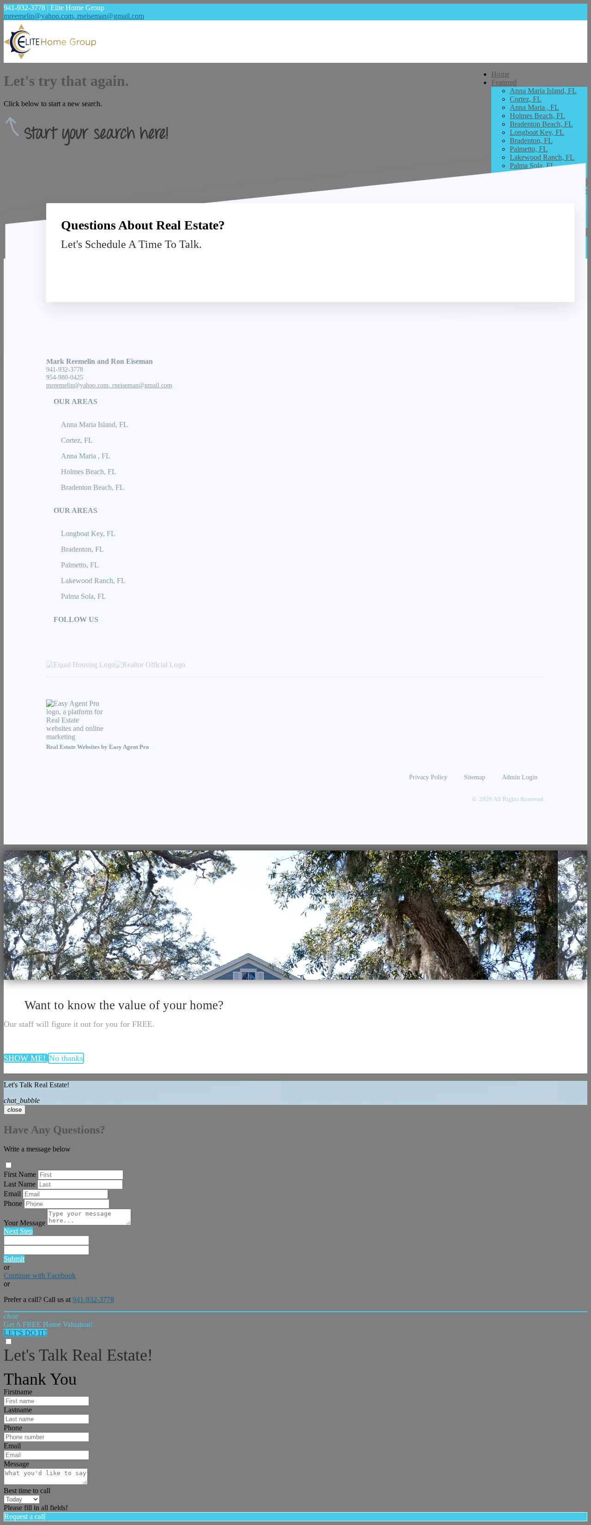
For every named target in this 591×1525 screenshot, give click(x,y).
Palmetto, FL (529, 149)
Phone (13, 1203)
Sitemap (474, 777)
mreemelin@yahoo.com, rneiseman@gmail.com (74, 16)
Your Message (24, 1223)
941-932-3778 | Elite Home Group (54, 8)
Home (500, 74)
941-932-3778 (64, 369)
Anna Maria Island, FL (543, 91)
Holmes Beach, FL (537, 116)
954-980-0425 (64, 377)
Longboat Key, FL (537, 132)
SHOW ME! (26, 1058)
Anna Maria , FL (534, 107)
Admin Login (519, 777)
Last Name (20, 1184)
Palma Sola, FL (532, 165)
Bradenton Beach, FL (541, 124)
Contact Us (483, 266)
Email (12, 1194)
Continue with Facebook (40, 1275)
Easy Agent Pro (130, 747)
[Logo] (295, 41)
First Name (20, 1174)
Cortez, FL (526, 99)
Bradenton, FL (531, 141)
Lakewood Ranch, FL (542, 157)
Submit (14, 1259)
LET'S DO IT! (25, 1333)
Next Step (18, 1231)
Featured (504, 82)
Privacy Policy (428, 777)
